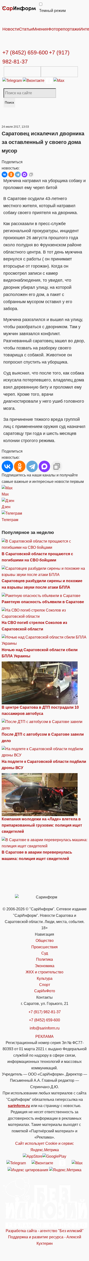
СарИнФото (44, 991)
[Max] (58, 80)
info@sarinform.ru (45, 1028)
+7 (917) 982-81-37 (44, 1012)
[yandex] (28, 1170)
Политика (44, 959)
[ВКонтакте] (4, 174)
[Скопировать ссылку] (31, 174)
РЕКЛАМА (44, 1036)
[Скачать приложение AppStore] (22, 71)
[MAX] (24, 174)
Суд (44, 953)
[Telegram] (12, 80)
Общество (45, 941)
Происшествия (44, 947)
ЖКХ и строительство (44, 972)
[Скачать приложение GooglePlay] (59, 71)
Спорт (44, 985)
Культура (44, 978)
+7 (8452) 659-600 (25, 52)
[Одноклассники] (49, 80)
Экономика (44, 966)
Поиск (9, 102)
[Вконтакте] (34, 80)
